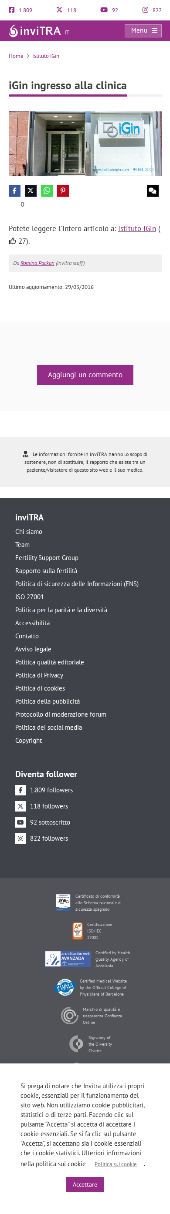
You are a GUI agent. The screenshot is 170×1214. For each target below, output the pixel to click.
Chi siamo (28, 531)
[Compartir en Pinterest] (63, 191)
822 (156, 10)
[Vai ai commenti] (153, 191)
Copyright (28, 740)
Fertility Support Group (46, 557)
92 (114, 10)
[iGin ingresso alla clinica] (85, 143)
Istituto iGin (45, 56)
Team (22, 544)
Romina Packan (37, 263)
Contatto (27, 636)
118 (71, 10)
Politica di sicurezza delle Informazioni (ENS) (77, 583)
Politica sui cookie (116, 1164)
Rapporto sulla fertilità (46, 570)
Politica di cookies (40, 688)
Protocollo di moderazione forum (60, 714)
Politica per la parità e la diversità (61, 610)
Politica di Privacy (39, 675)
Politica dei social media (48, 727)
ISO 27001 (29, 597)
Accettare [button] (85, 1184)
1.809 (24, 10)
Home (16, 56)
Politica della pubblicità (47, 701)
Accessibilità (32, 623)
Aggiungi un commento (85, 374)
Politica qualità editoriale (49, 662)
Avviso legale (33, 649)
